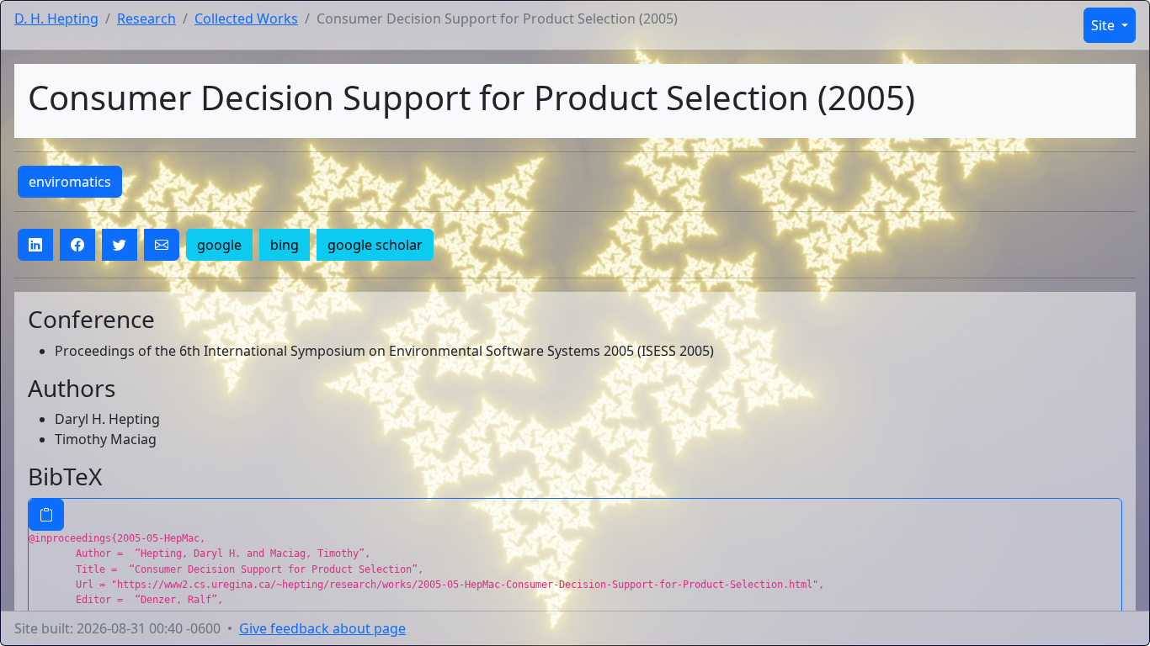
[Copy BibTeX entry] (46, 515)
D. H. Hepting (56, 18)
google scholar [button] (375, 245)
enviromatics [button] (70, 181)
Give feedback (322, 628)
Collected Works (246, 18)
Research (146, 18)
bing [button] (284, 245)
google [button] (219, 245)
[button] (35, 245)
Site (1104, 25)
